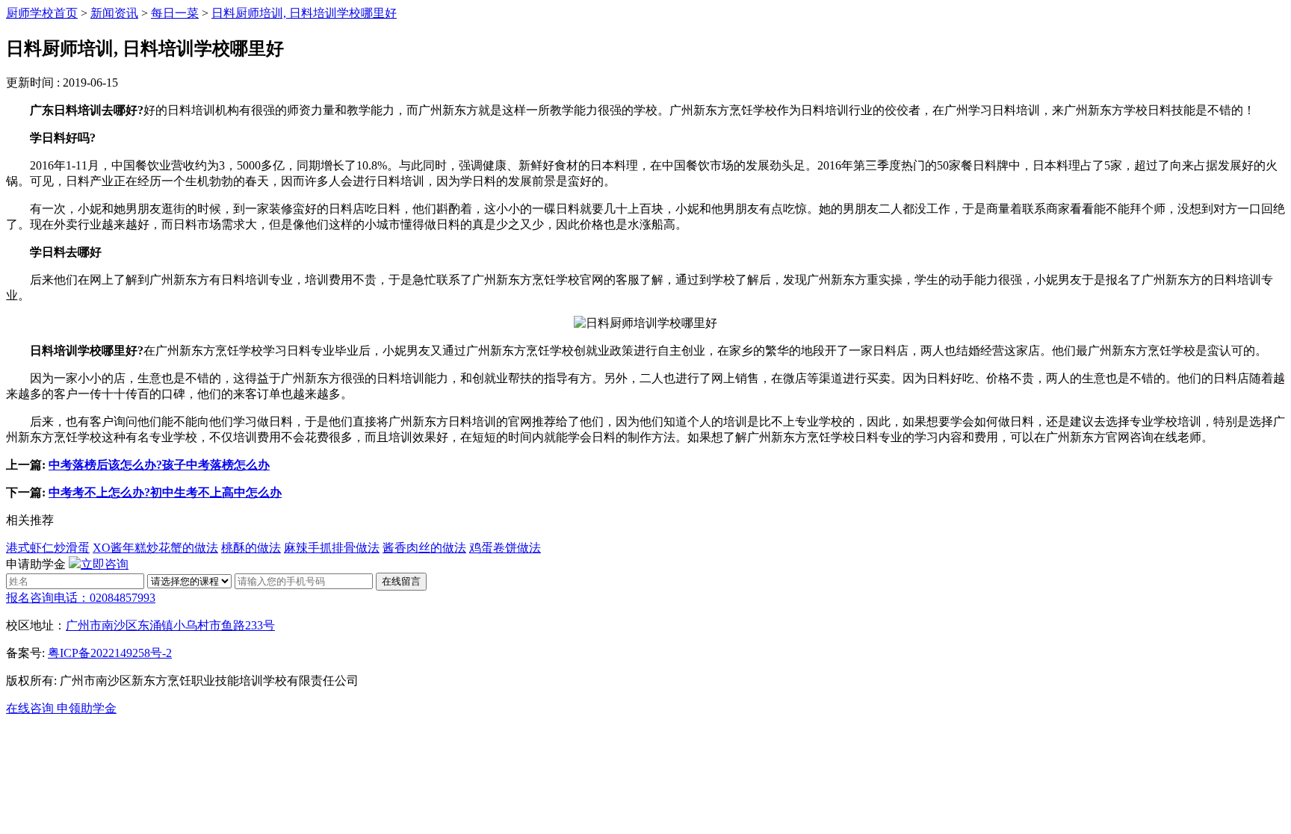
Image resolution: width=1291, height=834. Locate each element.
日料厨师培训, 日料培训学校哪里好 (304, 13)
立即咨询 (105, 564)
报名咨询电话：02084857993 (80, 597)
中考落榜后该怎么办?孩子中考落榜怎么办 (159, 464)
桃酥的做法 (251, 547)
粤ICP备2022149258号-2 (110, 653)
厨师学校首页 (42, 13)
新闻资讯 (114, 13)
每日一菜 (175, 13)
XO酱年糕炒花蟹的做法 (155, 547)
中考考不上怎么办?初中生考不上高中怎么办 (165, 492)
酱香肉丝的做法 (424, 547)
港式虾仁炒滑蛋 (48, 547)
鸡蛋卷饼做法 (505, 547)
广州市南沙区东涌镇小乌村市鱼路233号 (170, 625)
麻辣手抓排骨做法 (332, 547)
